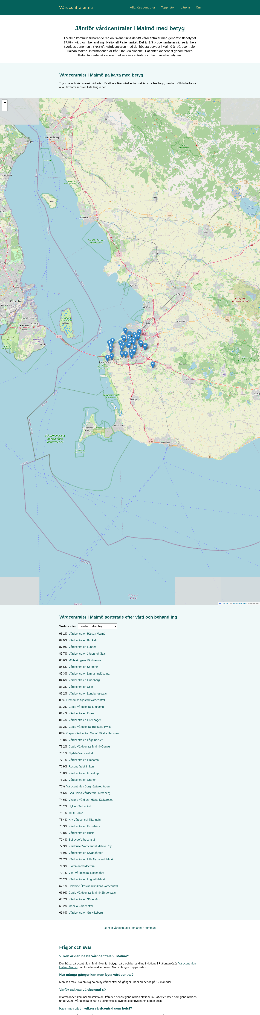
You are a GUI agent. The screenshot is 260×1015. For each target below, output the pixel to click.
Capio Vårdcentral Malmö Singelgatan (93, 892)
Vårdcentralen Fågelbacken (86, 740)
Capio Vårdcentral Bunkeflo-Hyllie (90, 726)
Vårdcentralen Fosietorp (84, 773)
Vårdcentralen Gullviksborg (86, 912)
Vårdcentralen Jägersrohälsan (87, 653)
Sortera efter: (68, 626)
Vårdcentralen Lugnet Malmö (87, 879)
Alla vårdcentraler (142, 7)
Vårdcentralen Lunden (83, 646)
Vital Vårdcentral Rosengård (86, 872)
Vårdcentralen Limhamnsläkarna (89, 673)
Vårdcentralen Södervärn (84, 899)
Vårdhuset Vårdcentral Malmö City (90, 846)
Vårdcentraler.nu (76, 7)
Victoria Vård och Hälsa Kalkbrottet (90, 799)
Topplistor (168, 7)
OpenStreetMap (239, 603)
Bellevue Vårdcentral (82, 839)
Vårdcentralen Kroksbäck (84, 826)
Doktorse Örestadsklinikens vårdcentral (93, 886)
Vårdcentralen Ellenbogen (85, 720)
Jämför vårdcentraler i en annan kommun (130, 927)
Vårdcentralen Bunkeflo (83, 640)
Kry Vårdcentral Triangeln (85, 819)
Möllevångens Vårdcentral (85, 660)
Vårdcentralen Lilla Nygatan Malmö (91, 859)
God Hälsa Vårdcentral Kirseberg (89, 793)
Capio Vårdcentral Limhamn (86, 706)
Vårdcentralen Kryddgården (86, 852)
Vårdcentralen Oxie (81, 686)
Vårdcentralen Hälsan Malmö (87, 633)
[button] (107, 358)
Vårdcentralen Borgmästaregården (88, 786)
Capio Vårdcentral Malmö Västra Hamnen (92, 733)
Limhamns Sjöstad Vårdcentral (85, 700)
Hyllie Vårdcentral (80, 806)
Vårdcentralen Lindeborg (84, 680)
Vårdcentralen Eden (81, 713)
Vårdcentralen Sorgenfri (84, 666)
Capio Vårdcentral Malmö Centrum (90, 746)
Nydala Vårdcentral (81, 753)
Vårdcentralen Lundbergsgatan (88, 693)
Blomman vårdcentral (82, 866)
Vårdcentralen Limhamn (84, 759)
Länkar (185, 7)
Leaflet (224, 603)
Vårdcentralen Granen (82, 779)
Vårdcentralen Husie (81, 832)
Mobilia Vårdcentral (81, 906)
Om (198, 7)
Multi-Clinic (76, 812)
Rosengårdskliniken (81, 766)
